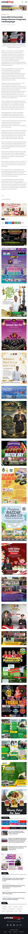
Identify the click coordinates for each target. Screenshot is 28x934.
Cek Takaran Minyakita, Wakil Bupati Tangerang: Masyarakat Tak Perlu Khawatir (16, 832)
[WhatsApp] (16, 223)
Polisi (3, 911)
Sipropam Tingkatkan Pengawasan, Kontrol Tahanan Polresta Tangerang (13, 899)
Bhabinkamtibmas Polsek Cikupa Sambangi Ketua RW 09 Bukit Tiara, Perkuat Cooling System (13, 880)
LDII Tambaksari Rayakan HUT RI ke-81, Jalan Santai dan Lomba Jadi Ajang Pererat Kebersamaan (13, 887)
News (7, 14)
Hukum (10, 906)
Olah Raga (4, 908)
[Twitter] (9, 223)
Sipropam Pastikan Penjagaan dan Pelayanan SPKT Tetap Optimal (14, 893)
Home (5, 931)
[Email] (19, 223)
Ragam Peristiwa (10, 911)
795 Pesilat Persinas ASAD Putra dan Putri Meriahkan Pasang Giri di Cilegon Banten (17, 848)
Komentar (22, 828)
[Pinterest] (12, 223)
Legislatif (16, 906)
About (9, 931)
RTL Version (21, 931)
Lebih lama (23, 226)
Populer (6, 828)
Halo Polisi (4, 906)
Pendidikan (19, 908)
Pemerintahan (12, 908)
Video (20, 911)
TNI (16, 911)
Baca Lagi (13, 828)
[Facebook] (6, 223)
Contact (15, 931)
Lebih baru (4, 226)
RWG (17, 929)
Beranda (3, 14)
